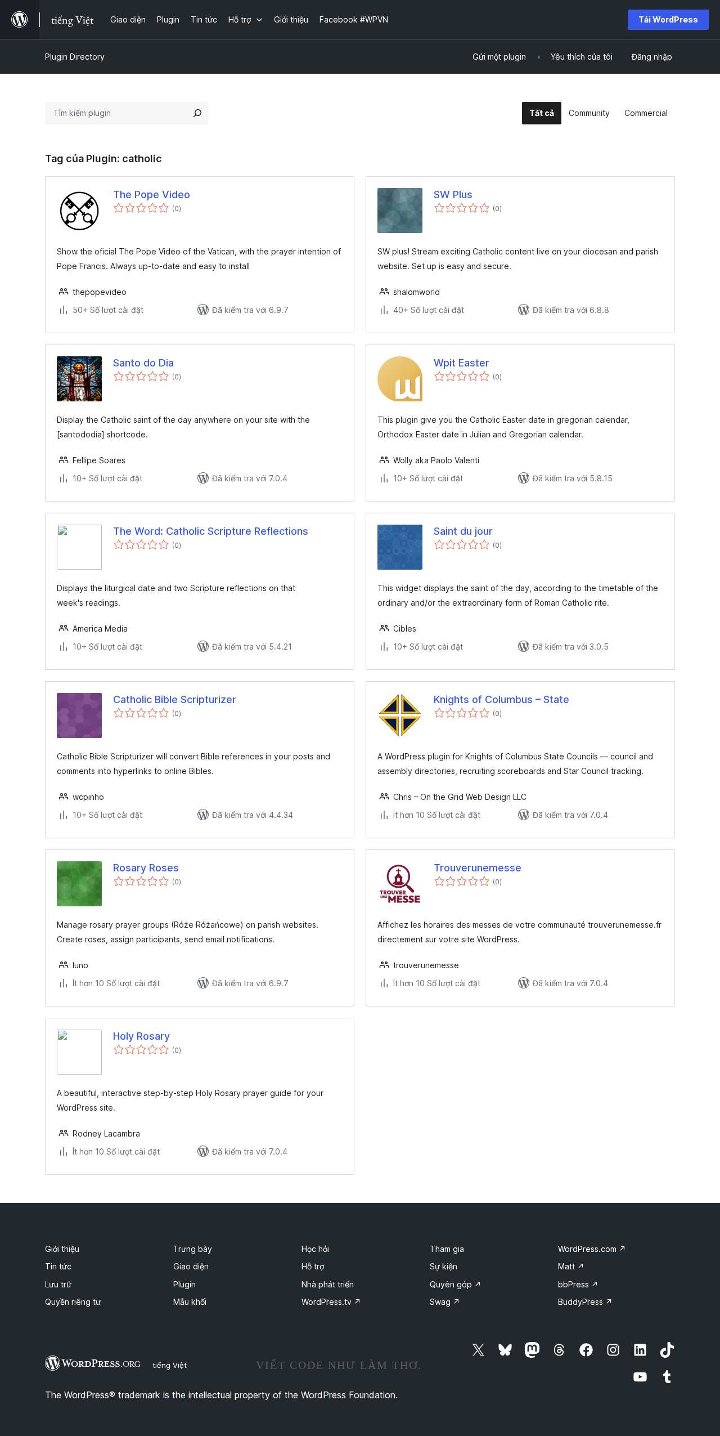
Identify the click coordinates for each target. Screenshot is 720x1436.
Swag (445, 1302)
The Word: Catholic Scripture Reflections (210, 531)
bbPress (578, 1284)
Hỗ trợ (313, 1266)
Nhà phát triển (328, 1284)
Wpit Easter (461, 363)
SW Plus (453, 194)
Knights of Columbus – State (501, 699)
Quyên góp (456, 1284)
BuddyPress (585, 1302)
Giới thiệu (62, 1249)
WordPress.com (592, 1249)
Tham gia (447, 1249)
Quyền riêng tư (73, 1302)
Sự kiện (443, 1266)
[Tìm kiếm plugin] (197, 113)
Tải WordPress (668, 19)
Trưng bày (192, 1249)
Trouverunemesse (477, 868)
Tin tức (58, 1266)
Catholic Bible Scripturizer (174, 699)
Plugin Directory (75, 56)
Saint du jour (463, 531)
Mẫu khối (189, 1302)
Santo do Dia (143, 363)
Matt (571, 1266)
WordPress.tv (331, 1302)
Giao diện (191, 1266)
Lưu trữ (58, 1284)
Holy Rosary (141, 1036)
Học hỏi (315, 1249)
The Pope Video (151, 194)
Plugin (184, 1284)
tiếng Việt (169, 1365)
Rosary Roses (146, 868)
